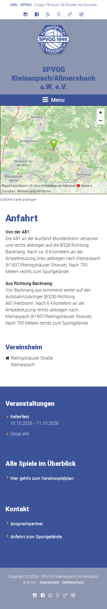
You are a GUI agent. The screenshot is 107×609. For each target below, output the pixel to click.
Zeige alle (19, 434)
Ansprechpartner (26, 524)
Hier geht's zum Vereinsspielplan (42, 478)
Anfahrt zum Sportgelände (36, 537)
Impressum (49, 582)
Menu (57, 100)
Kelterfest (19, 417)
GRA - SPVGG (21, 4)
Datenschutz (73, 582)
